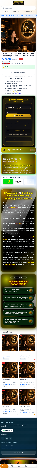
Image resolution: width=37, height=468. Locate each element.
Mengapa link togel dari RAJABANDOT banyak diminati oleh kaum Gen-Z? (16, 298)
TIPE (20, 105)
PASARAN (8, 105)
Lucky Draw (8, 182)
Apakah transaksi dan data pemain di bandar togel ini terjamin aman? (16, 313)
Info (32, 150)
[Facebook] (2, 438)
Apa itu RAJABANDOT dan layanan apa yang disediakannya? (17, 290)
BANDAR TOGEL (30, 15)
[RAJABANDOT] (18, 3)
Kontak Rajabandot (7, 448)
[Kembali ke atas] (34, 459)
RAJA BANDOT (17, 11)
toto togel (31, 262)
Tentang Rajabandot (7, 446)
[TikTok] (10, 438)
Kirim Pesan (8, 430)
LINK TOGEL (12, 15)
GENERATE (18, 116)
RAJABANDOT (7, 11)
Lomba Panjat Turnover (18, 182)
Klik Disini (18, 93)
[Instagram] (6, 438)
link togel (18, 223)
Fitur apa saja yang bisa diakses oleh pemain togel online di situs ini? (16, 305)
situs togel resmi (10, 264)
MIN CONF (8, 110)
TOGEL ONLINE (21, 15)
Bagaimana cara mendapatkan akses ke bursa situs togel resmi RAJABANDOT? (16, 321)
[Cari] (3, 8)
